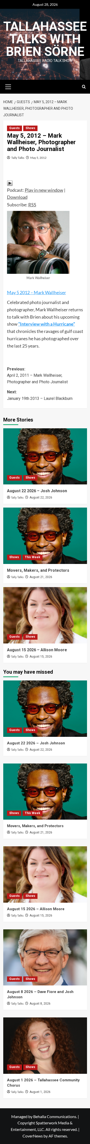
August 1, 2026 (40, 1092)
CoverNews (32, 1135)
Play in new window (44, 190)
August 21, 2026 (41, 577)
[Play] (10, 182)
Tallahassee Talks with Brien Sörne (45, 39)
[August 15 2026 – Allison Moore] (45, 615)
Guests (14, 128)
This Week (32, 557)
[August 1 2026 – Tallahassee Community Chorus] (45, 1045)
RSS (32, 204)
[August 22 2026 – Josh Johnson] (45, 456)
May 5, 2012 (38, 158)
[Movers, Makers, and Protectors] (45, 536)
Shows (30, 128)
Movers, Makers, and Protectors (38, 570)
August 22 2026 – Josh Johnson (37, 490)
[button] (8, 86)
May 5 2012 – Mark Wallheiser (36, 292)
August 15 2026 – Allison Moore (37, 649)
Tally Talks (17, 158)
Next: (39, 395)
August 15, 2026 (41, 656)
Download (17, 197)
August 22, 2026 (41, 497)
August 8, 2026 (40, 1003)
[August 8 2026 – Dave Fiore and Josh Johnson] (45, 957)
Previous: (37, 375)
